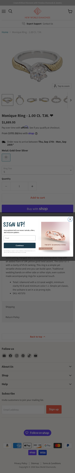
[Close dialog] (70, 219)
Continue (20, 245)
